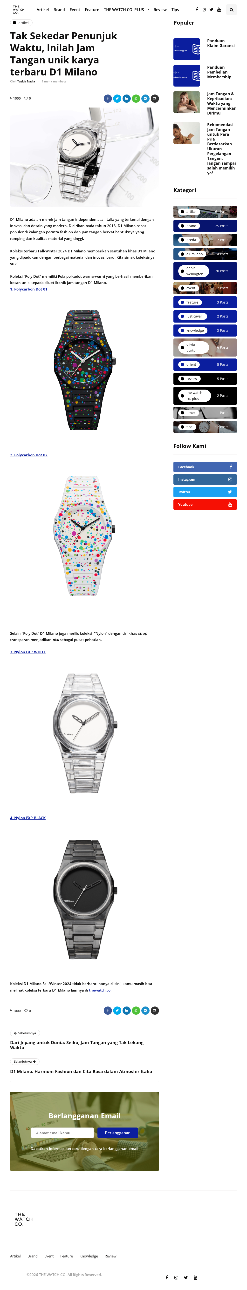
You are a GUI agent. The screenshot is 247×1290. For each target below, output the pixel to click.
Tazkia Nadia (26, 81)
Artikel (43, 9)
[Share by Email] (155, 99)
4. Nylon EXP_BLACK (28, 817)
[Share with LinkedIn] (127, 99)
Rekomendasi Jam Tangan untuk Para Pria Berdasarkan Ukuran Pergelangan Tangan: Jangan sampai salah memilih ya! (221, 149)
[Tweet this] (117, 99)
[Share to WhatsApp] (136, 99)
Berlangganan (117, 1132)
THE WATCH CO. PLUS (124, 9)
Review (160, 9)
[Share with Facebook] (108, 99)
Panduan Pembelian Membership (219, 72)
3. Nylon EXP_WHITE (28, 651)
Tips (175, 9)
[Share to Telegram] (145, 99)
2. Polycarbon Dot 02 (29, 455)
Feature (92, 9)
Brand (59, 9)
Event (75, 9)
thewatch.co (99, 990)
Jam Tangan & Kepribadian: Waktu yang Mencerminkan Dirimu (222, 103)
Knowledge (89, 1256)
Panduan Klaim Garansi (221, 43)
